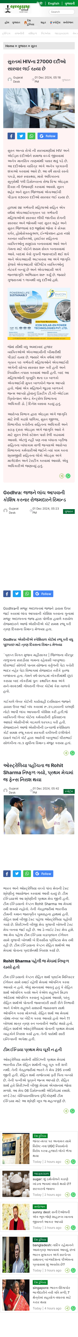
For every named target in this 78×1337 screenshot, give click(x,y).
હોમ (7, 22)
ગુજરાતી (70, 3)
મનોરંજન (68, 22)
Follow (50, 136)
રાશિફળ (32, 33)
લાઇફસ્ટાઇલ (61, 33)
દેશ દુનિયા (30, 22)
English (53, 3)
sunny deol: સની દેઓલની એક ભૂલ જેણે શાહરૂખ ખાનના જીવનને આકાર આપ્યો (53, 1217)
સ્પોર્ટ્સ (56, 22)
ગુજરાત (16, 22)
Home (9, 46)
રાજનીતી (19, 33)
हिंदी (40, 3)
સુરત (34, 46)
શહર (43, 22)
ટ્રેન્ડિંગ (6, 33)
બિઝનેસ (45, 33)
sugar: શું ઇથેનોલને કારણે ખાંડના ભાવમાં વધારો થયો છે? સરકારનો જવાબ (52, 1184)
